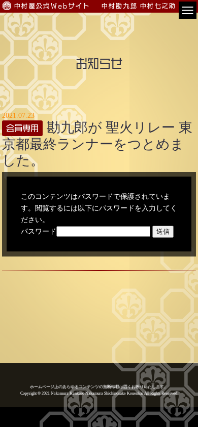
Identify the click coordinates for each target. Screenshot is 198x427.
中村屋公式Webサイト (52, 6)
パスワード (38, 231)
